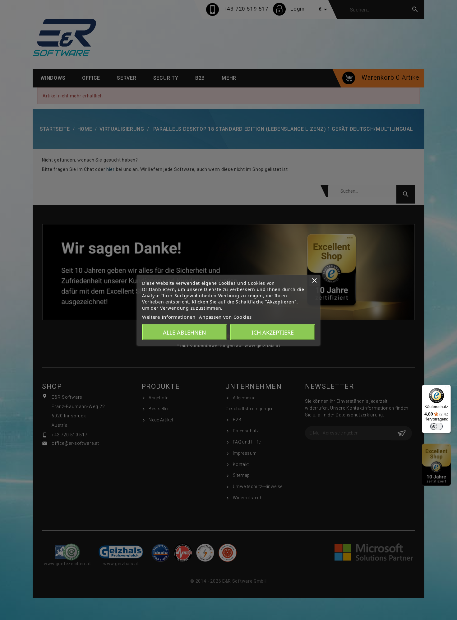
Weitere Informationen (169, 317)
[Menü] (447, 388)
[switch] (436, 426)
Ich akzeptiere (273, 332)
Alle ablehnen (184, 332)
